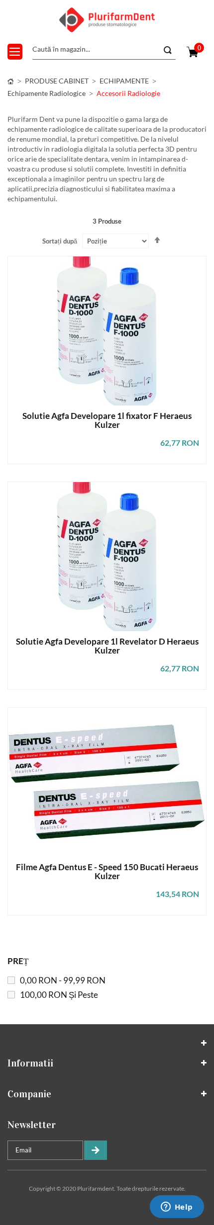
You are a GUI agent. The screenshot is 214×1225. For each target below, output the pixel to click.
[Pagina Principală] (10, 81)
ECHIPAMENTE (124, 81)
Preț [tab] (17, 961)
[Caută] (167, 50)
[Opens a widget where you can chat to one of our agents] (176, 1207)
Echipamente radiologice (46, 93)
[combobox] (104, 50)
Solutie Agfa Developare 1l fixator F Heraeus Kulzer (107, 420)
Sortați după (59, 241)
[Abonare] (95, 1150)
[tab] (107, 1043)
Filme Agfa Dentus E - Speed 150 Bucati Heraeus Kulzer (107, 872)
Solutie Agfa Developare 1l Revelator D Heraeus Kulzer (107, 646)
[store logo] (107, 19)
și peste (59, 994)
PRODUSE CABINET (57, 81)
